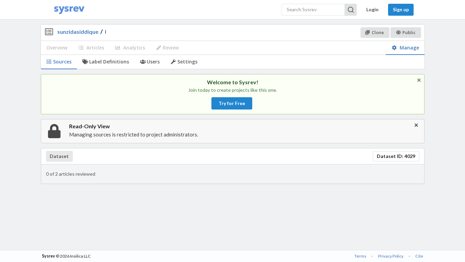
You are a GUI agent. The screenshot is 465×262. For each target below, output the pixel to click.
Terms (360, 256)
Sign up (401, 9)
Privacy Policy (390, 256)
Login (372, 9)
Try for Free (232, 103)
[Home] (69, 10)
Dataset (59, 156)
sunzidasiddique (77, 31)
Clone (378, 32)
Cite (419, 256)
